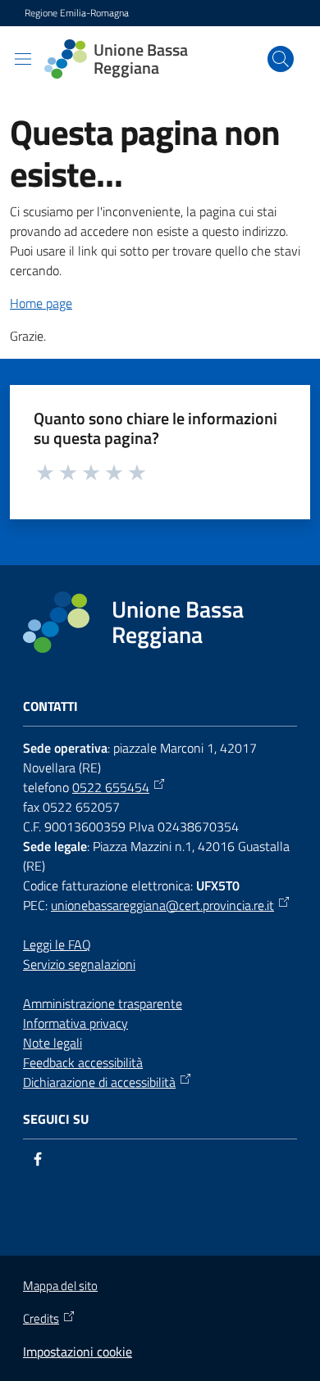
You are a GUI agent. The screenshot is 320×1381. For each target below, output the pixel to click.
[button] (280, 59)
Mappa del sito (60, 1285)
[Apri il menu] (23, 59)
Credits (41, 1319)
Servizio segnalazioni (79, 964)
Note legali (52, 1043)
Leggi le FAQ (57, 944)
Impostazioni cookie (77, 1351)
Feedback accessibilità (83, 1062)
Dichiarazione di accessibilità (99, 1082)
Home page (41, 303)
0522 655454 (110, 787)
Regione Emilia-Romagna (77, 13)
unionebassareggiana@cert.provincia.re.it (162, 905)
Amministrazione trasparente (102, 1003)
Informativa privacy (75, 1023)
